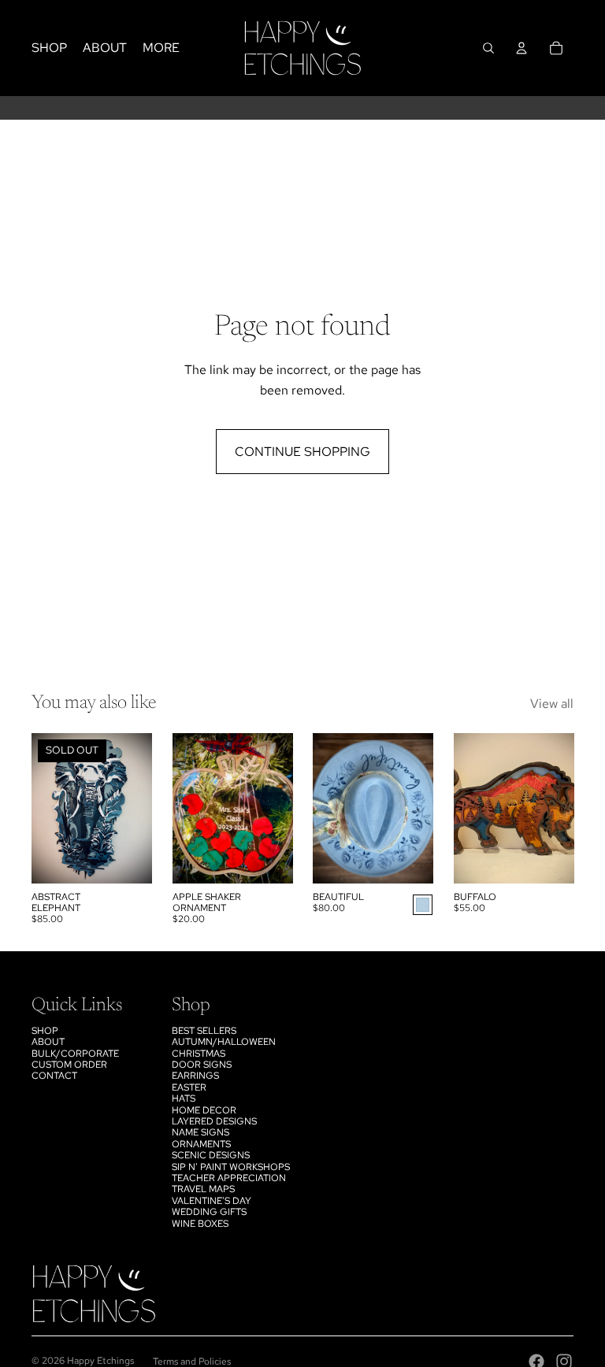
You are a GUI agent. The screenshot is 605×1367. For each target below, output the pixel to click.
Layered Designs (214, 1121)
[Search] (488, 48)
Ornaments (201, 1144)
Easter (189, 1087)
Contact (54, 1075)
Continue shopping (302, 451)
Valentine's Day (211, 1201)
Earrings (195, 1075)
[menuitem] (161, 48)
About (48, 1041)
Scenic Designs (211, 1155)
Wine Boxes (200, 1223)
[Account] (521, 48)
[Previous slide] (325, 808)
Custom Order (69, 1064)
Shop (45, 1030)
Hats (183, 1098)
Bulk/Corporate (75, 1053)
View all (551, 703)
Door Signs (202, 1064)
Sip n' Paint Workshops (231, 1167)
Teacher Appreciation (229, 1178)
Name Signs (200, 1132)
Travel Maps (203, 1189)
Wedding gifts (209, 1212)
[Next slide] (420, 808)
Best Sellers (204, 1030)
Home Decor (204, 1110)
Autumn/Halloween (224, 1041)
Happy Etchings (100, 1360)
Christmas (198, 1053)
